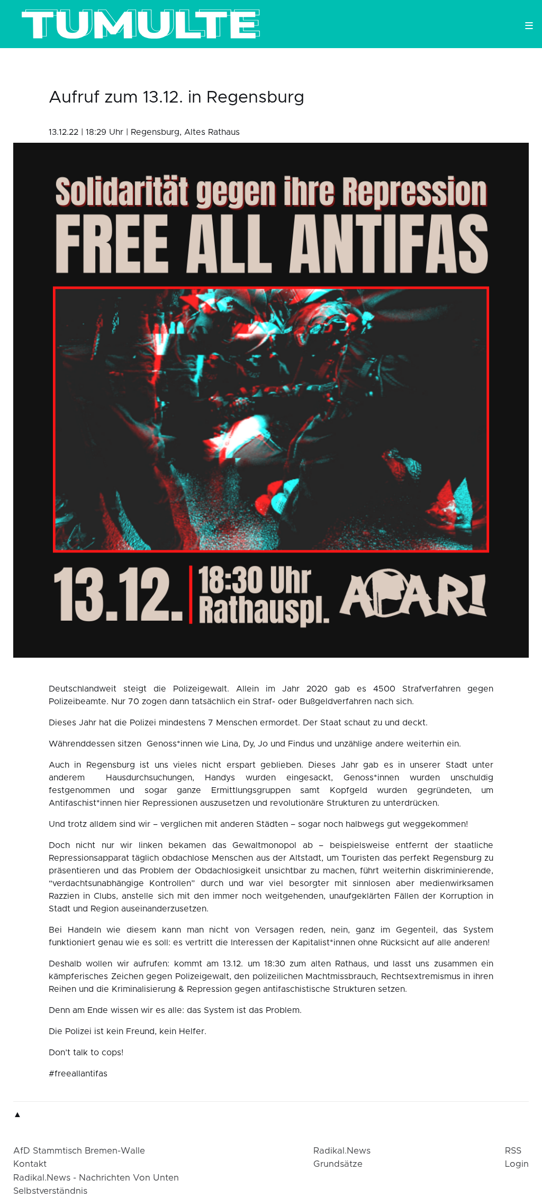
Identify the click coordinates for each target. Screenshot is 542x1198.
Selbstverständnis (50, 1191)
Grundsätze (338, 1164)
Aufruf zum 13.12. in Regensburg (176, 97)
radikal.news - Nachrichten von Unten (96, 1178)
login (517, 1164)
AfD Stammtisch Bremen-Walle (79, 1151)
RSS (513, 1151)
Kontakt (30, 1164)
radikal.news (342, 1151)
